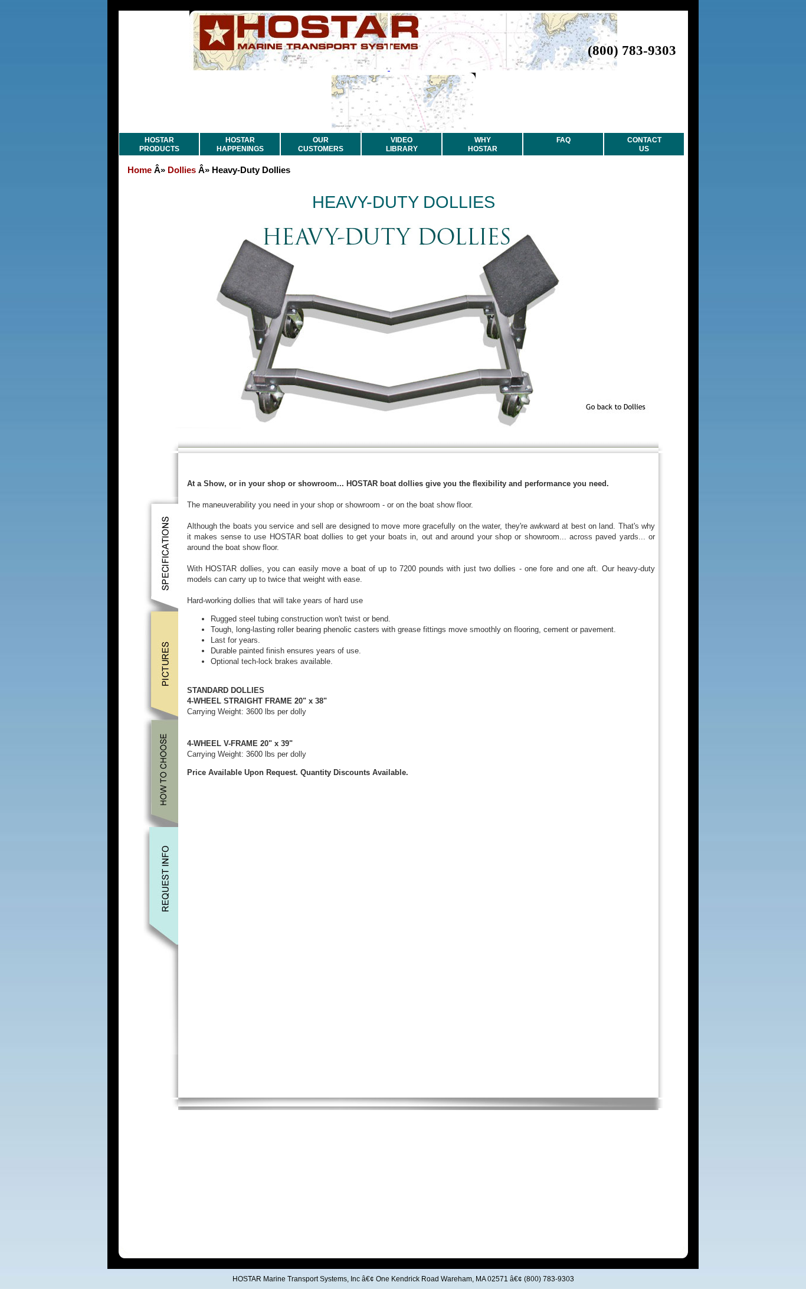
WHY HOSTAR (482, 144)
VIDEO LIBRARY (402, 144)
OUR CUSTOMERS (320, 144)
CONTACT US (644, 144)
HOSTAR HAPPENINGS (240, 144)
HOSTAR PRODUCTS (159, 144)
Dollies (182, 170)
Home (139, 170)
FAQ (563, 140)
